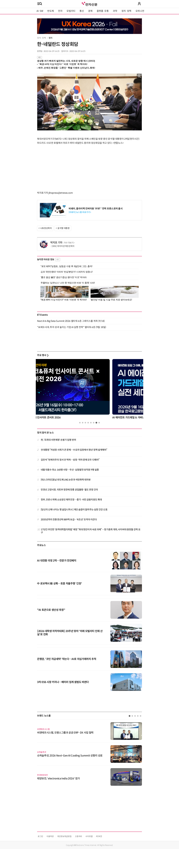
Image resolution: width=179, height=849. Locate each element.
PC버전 (99, 836)
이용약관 (50, 836)
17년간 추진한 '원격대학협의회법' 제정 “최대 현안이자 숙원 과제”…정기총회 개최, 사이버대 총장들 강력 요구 (90, 531)
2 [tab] (82, 422)
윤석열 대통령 (63, 228)
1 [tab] (80, 422)
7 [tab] (96, 422)
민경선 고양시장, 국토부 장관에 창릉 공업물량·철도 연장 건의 (69, 489)
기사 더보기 (68, 242)
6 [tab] (93, 422)
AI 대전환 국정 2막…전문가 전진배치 (56, 560)
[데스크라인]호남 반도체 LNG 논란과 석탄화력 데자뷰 (66, 479)
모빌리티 (71, 11)
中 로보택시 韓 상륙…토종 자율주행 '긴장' (59, 583)
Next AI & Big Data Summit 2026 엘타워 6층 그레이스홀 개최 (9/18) (71, 321)
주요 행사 (43, 355)
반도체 (50, 11)
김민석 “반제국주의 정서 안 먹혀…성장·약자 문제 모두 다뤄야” (70, 459)
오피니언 (139, 11)
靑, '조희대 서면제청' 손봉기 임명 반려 (58, 439)
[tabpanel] (89, 390)
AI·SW (40, 11)
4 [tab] (88, 422)
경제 (90, 11)
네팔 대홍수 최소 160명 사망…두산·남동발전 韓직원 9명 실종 (70, 469)
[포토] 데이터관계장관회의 (63, 246)
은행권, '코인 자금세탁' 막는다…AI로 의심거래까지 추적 (66, 659)
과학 (115, 11)
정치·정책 (126, 11)
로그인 (40, 836)
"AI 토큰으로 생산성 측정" (51, 610)
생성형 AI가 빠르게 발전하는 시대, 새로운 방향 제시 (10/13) (66, 61)
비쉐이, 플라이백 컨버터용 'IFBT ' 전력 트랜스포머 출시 (96, 208)
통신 (82, 11)
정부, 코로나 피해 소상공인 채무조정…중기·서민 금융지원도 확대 (71, 499)
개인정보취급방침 (64, 836)
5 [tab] (91, 422)
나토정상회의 (46, 228)
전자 (60, 11)
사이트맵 (89, 836)
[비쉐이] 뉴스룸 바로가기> (80, 212)
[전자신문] (89, 4)
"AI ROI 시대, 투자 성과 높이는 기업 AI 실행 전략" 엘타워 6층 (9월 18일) (71, 327)
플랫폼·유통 (103, 11)
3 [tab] (85, 422)
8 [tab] (99, 422)
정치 (50, 38)
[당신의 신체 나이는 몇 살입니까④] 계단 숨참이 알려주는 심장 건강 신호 (74, 509)
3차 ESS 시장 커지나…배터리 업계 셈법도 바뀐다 (63, 682)
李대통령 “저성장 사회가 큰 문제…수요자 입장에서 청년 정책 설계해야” (74, 449)
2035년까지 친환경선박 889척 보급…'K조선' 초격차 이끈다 (69, 519)
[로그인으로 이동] (139, 3)
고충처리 (78, 836)
